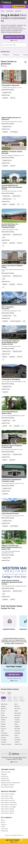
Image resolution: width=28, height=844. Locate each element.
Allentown (16, 706)
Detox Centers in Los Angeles (8, 807)
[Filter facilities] (25, 62)
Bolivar (16, 724)
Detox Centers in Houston (7, 811)
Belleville (3, 719)
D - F (9, 697)
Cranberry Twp (18, 744)
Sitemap (3, 826)
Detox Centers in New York (8, 800)
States (3, 693)
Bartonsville (17, 715)
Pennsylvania (9, 11)
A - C (3, 697)
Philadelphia (5, 55)
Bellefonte (17, 717)
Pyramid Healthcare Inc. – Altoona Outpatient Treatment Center (10, 225)
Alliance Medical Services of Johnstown (11, 118)
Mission (3, 820)
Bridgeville (17, 726)
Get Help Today (13, 840)
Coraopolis (3, 742)
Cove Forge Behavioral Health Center (10, 412)
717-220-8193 (19, 6)
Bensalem (17, 719)
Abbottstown (4, 704)
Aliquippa (3, 706)
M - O (3, 700)
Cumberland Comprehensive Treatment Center (11, 480)
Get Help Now (7, 5)
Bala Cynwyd (17, 713)
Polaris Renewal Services (10, 513)
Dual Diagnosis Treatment (7, 784)
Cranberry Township (6, 744)
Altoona (3, 710)
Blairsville (3, 724)
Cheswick (3, 737)
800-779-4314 (17, 759)
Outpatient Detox (5, 780)
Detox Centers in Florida (7, 798)
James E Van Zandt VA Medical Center (12, 266)
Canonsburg (4, 733)
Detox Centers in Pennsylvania (8, 802)
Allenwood (3, 708)
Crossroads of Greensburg (11, 379)
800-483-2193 (14, 674)
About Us (3, 822)
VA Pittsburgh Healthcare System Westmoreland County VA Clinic (11, 342)
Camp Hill (16, 731)
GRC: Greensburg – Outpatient (8, 307)
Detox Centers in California (7, 794)
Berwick (3, 722)
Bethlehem (17, 722)
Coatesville (3, 739)
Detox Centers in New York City (9, 804)
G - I (15, 697)
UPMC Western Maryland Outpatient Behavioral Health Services (12, 582)
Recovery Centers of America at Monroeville (12, 446)
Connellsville (17, 739)
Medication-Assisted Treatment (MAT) (10, 782)
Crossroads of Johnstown (10, 85)
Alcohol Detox (4, 776)
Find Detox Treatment (8, 791)
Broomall (3, 728)
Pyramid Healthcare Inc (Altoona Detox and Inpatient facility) (12, 187)
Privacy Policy (4, 831)
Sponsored (7, 7)
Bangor (3, 715)
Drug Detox (4, 774)
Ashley (2, 713)
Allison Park (17, 708)
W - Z (22, 700)
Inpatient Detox (5, 778)
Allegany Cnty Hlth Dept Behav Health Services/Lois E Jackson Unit (12, 547)
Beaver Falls (4, 717)
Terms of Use (4, 828)
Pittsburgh (16, 55)
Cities (9, 693)
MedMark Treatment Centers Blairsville (12, 152)
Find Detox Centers (6, 772)
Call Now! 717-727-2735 (14, 37)
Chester (16, 735)
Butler (2, 731)
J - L (21, 697)
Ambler (16, 710)
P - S (10, 700)
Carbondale (17, 733)
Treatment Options (8, 769)
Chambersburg (4, 735)
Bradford (3, 726)
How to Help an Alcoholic (7, 787)
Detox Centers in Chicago (7, 809)
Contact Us (4, 824)
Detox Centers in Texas (7, 796)
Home (2, 11)
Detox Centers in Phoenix (7, 813)
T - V (16, 700)
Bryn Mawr (17, 728)
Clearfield (16, 737)
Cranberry (16, 742)
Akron (15, 704)
